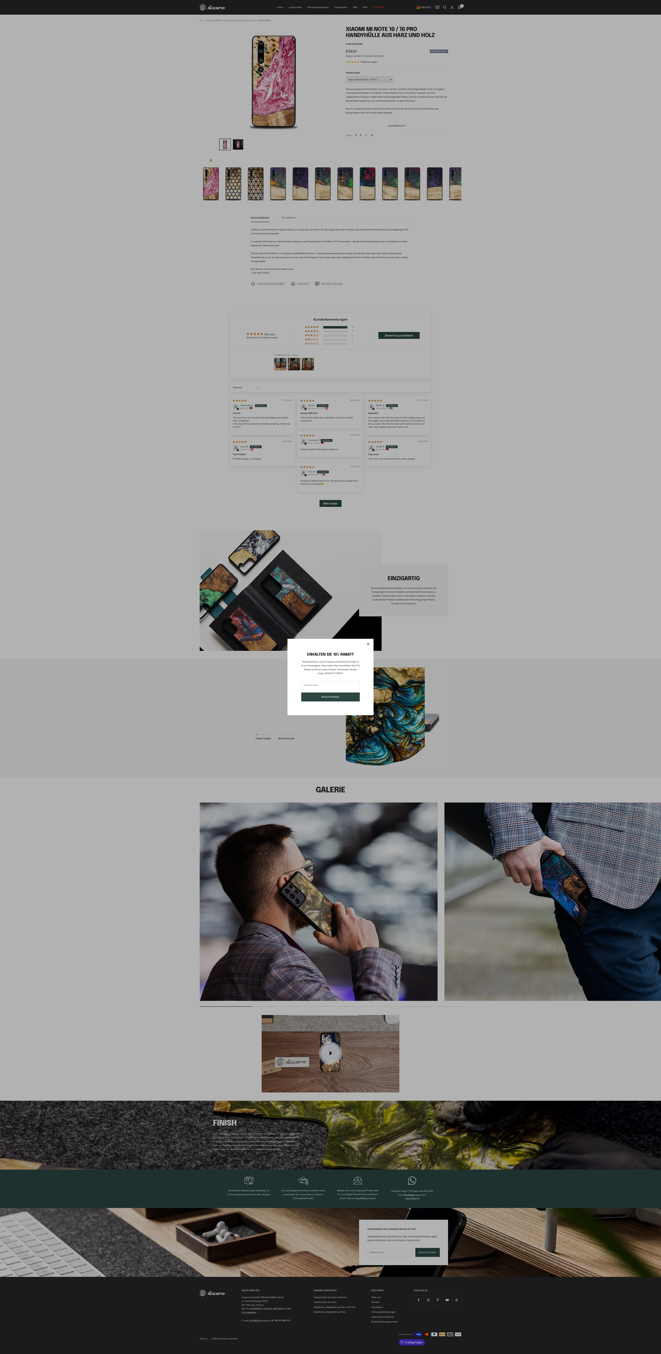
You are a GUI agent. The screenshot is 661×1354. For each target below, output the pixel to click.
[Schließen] (368, 644)
